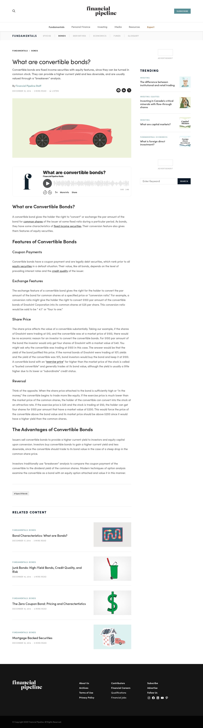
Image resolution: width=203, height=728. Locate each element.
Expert (150, 27)
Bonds (62, 35)
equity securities (22, 266)
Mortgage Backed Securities (32, 638)
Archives (83, 687)
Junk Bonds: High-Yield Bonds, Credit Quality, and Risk (47, 569)
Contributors (118, 683)
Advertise (152, 687)
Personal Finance (80, 26)
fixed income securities (67, 226)
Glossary (133, 35)
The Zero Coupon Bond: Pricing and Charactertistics (49, 603)
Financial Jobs (118, 697)
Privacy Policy (86, 697)
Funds (117, 35)
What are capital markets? (155, 124)
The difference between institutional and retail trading (157, 83)
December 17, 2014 (21, 540)
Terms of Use (86, 692)
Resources (134, 26)
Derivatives (79, 35)
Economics (99, 35)
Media (118, 26)
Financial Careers (120, 687)
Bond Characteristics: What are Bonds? (39, 535)
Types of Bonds (21, 493)
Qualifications (118, 692)
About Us (84, 683)
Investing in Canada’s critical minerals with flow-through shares (156, 104)
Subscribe (152, 683)
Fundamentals (56, 27)
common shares (33, 221)
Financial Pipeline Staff (28, 85)
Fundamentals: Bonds (24, 530)
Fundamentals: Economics (153, 137)
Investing (102, 26)
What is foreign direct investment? (152, 142)
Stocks (47, 35)
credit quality (60, 271)
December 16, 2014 (21, 91)
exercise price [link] (54, 361)
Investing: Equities (149, 96)
